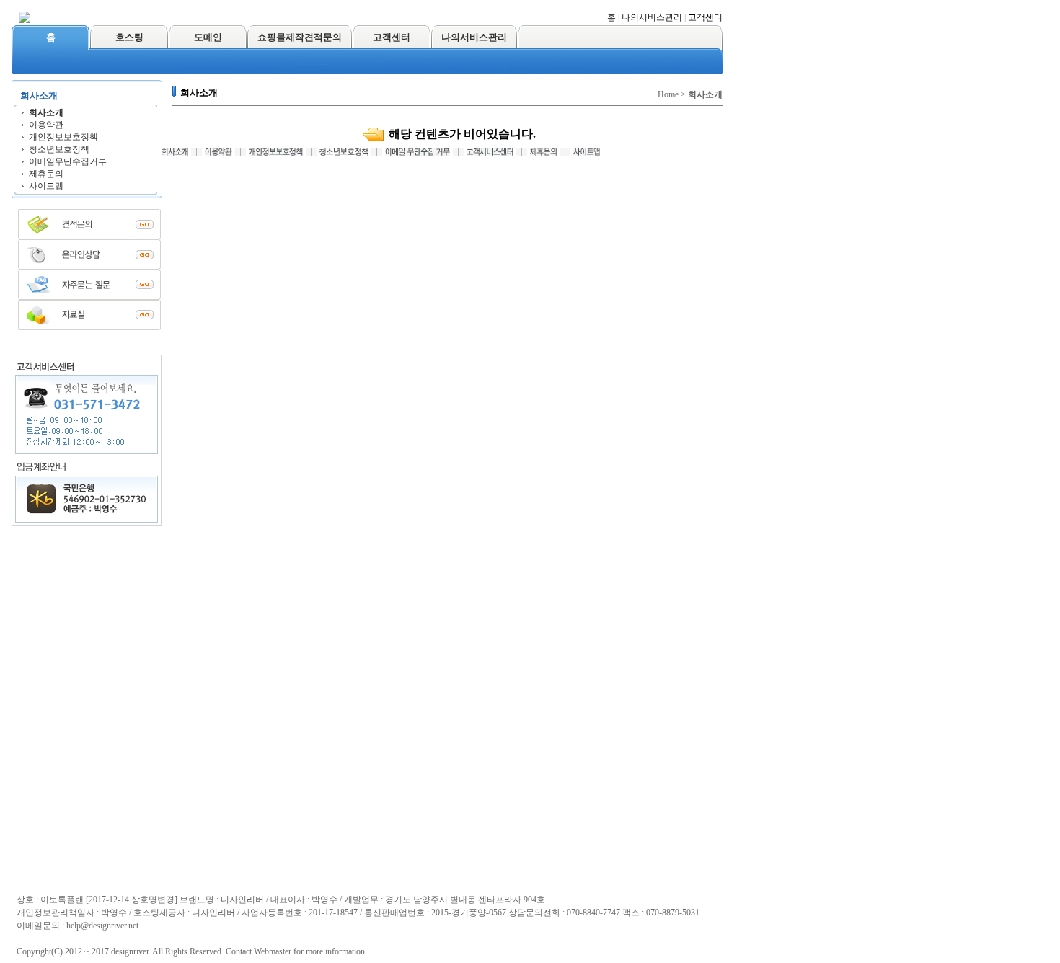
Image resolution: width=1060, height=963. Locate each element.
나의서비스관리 (652, 17)
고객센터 (705, 17)
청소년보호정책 (59, 149)
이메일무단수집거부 (68, 161)
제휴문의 (46, 174)
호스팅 (129, 37)
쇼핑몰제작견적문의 (299, 37)
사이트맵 (46, 186)
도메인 (208, 37)
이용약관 (46, 125)
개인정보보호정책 (63, 137)
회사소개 (46, 112)
